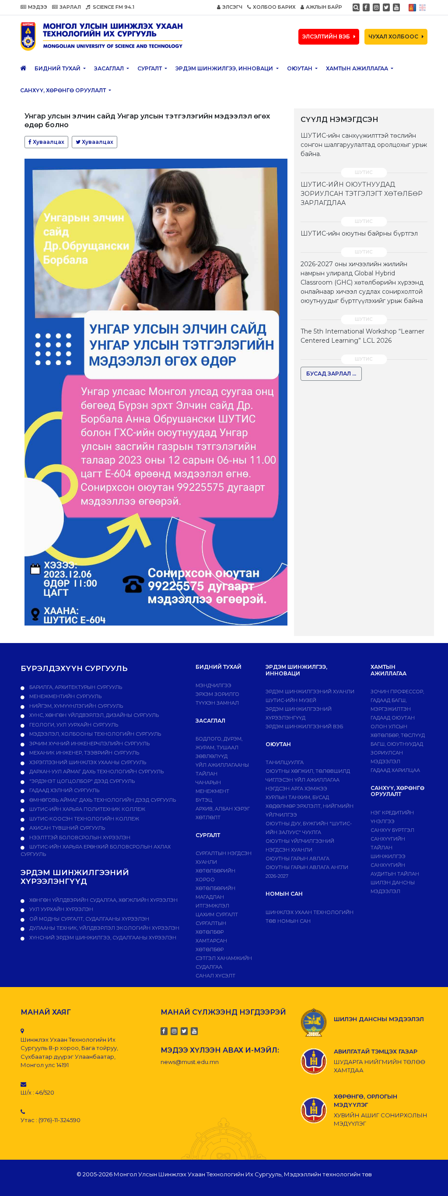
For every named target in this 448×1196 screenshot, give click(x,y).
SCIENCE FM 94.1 (112, 7)
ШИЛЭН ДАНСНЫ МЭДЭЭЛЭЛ (379, 1018)
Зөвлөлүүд (212, 756)
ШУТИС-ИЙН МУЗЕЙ (291, 700)
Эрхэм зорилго (217, 694)
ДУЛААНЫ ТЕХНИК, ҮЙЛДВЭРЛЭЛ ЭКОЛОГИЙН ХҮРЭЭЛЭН (103, 928)
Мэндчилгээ (213, 685)
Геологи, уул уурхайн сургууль (73, 725)
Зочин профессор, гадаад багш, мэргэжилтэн (397, 700)
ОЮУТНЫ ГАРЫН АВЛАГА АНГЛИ (307, 867)
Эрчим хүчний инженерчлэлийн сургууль (89, 744)
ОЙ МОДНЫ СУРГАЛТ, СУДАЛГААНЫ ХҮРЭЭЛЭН (88, 919)
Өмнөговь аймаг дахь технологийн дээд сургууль (102, 800)
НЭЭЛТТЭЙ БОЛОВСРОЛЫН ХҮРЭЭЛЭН (79, 837)
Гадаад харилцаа (395, 770)
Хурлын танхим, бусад (297, 797)
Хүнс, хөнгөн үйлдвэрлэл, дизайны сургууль (93, 715)
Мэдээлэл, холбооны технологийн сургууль (94, 734)
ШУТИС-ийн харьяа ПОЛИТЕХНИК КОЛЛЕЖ (86, 809)
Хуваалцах (48, 142)
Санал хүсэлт (215, 976)
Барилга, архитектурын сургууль (75, 687)
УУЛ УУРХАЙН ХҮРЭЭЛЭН (60, 909)
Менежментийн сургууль (65, 696)
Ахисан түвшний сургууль (66, 828)
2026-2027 (277, 876)
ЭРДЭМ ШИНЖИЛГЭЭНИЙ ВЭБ (304, 726)
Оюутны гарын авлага (297, 858)
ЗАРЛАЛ (70, 7)
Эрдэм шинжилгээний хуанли (310, 691)
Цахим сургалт (217, 914)
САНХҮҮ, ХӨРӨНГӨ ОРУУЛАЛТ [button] (63, 90)
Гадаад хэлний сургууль (63, 790)
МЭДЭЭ (37, 7)
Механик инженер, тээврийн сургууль (83, 753)
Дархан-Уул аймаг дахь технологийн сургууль (96, 771)
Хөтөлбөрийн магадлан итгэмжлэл (215, 897)
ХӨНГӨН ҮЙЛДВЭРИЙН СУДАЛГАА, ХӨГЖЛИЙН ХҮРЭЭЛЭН (103, 900)
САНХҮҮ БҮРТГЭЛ (392, 830)
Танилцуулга (285, 762)
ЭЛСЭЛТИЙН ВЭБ (326, 36)
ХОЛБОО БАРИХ (274, 7)
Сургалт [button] (150, 68)
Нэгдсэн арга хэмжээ (296, 789)
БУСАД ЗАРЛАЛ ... (331, 373)
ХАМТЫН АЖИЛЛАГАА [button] (357, 68)
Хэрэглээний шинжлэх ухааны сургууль (87, 762)
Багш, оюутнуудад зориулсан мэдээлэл (397, 753)
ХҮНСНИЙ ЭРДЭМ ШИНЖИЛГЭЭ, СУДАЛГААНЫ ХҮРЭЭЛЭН (102, 938)
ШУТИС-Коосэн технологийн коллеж (83, 819)
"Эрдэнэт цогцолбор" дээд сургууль (81, 781)
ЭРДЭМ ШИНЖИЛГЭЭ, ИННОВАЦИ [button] (224, 68)
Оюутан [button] (300, 68)
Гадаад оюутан (393, 718)
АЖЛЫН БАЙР (324, 7)
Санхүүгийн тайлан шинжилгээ (388, 847)
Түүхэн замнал (217, 703)
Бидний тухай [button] (58, 68)
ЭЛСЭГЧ (232, 7)
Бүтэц (204, 800)
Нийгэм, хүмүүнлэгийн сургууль (75, 706)
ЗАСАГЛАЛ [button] (109, 68)
